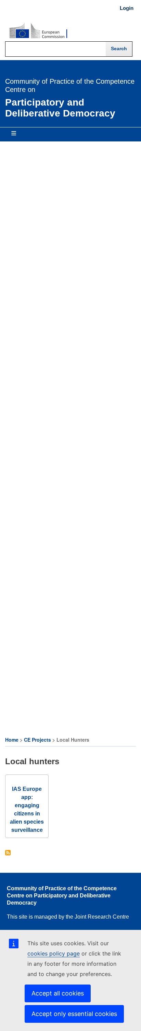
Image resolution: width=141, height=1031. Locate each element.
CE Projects (37, 739)
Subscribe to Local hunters (8, 853)
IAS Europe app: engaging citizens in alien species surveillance (27, 809)
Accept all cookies (57, 993)
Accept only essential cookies (74, 1013)
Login (126, 8)
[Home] (38, 31)
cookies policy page (53, 953)
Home (11, 739)
